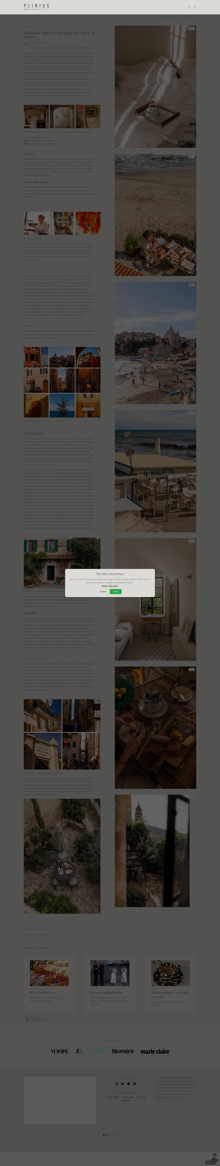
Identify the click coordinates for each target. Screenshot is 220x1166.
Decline (103, 592)
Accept (116, 592)
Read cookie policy (110, 586)
